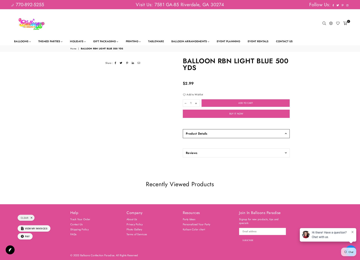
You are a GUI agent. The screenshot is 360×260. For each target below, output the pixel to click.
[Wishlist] (337, 23)
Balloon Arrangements (189, 41)
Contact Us (284, 41)
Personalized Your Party (196, 224)
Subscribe (248, 240)
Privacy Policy (135, 224)
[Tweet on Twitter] (121, 63)
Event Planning (228, 41)
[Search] (324, 23)
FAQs (73, 234)
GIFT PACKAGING (105, 41)
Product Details (196, 133)
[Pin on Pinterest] (127, 63)
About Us (132, 219)
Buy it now (236, 113)
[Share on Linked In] (133, 63)
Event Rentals (258, 41)
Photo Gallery (134, 229)
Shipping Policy (79, 229)
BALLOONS (21, 41)
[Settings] (331, 23)
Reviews (191, 153)
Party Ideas (189, 219)
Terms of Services (137, 234)
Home (73, 48)
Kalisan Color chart (194, 229)
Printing (132, 41)
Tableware (156, 41)
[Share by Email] (139, 63)
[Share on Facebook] (115, 63)
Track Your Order (80, 219)
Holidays (77, 41)
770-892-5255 (29, 4)
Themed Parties (49, 41)
